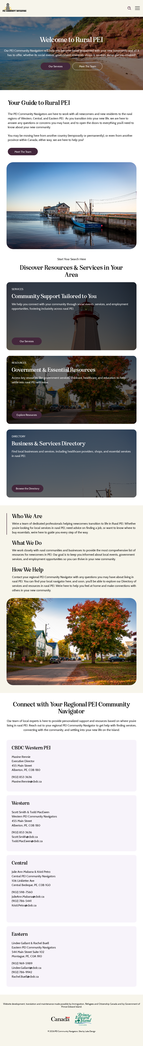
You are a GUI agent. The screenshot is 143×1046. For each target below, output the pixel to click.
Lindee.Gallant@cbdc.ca (26, 968)
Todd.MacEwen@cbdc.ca (27, 841)
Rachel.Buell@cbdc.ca (25, 976)
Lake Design (90, 1031)
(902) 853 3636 (22, 777)
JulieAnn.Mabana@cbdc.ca (28, 896)
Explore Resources (27, 414)
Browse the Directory (27, 488)
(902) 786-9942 (22, 972)
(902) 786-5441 (22, 901)
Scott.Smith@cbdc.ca (25, 837)
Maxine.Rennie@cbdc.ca (27, 781)
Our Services (56, 66)
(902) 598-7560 (22, 892)
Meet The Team (87, 66)
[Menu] (137, 8)
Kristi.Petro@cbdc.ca (24, 905)
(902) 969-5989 (22, 963)
